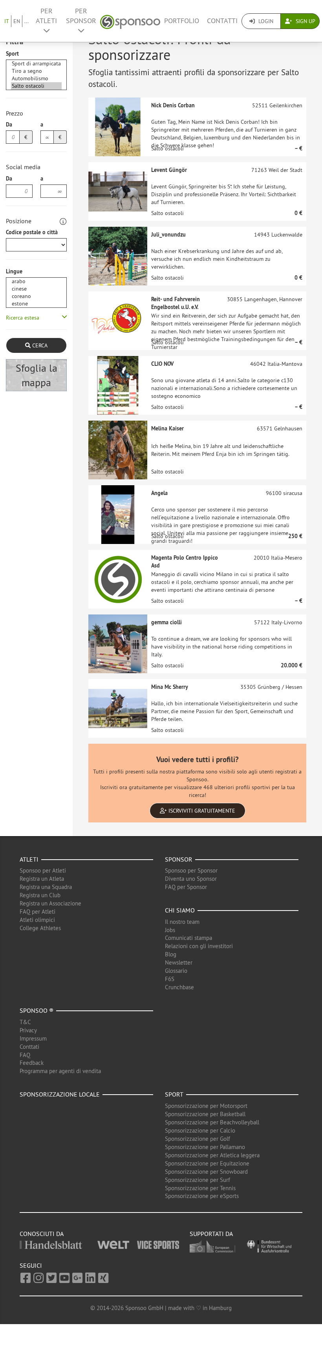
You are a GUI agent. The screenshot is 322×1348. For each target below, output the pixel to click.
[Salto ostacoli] (36, 86)
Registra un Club (40, 895)
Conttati (29, 1046)
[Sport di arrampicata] (36, 63)
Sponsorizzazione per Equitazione (207, 1163)
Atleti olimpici (37, 919)
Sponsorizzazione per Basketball (205, 1114)
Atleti (29, 859)
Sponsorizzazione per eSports (202, 1196)
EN (16, 21)
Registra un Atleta (42, 878)
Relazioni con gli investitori (199, 946)
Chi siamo (180, 910)
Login (265, 21)
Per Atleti (46, 16)
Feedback (32, 1062)
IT (6, 21)
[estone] (36, 303)
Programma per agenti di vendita (60, 1071)
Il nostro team (182, 921)
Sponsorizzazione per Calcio (200, 1130)
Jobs (170, 930)
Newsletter (178, 962)
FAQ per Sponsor (186, 887)
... (26, 21)
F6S (169, 979)
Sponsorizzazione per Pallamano (205, 1147)
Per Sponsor (81, 16)
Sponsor (178, 859)
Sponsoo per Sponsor (191, 870)
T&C (25, 1022)
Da (9, 124)
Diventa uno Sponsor (191, 878)
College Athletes (40, 928)
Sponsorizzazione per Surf (197, 1180)
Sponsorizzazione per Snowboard (206, 1171)
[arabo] (36, 281)
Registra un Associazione (50, 903)
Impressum (33, 1038)
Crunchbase (179, 987)
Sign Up (304, 21)
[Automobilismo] (36, 78)
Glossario (176, 970)
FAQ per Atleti (37, 911)
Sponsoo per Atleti (43, 870)
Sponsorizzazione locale (60, 1094)
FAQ (25, 1055)
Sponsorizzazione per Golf (197, 1138)
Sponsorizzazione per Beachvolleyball (212, 1122)
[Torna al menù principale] (130, 21)
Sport (12, 53)
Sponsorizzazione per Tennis (200, 1188)
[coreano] (36, 296)
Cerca (39, 345)
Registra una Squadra (46, 887)
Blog (170, 954)
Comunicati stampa (188, 937)
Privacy (28, 1030)
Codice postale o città (32, 232)
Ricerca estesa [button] (22, 317)
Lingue (14, 271)
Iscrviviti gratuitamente (201, 810)
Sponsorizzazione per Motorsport (206, 1105)
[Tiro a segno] (36, 71)
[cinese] (36, 289)
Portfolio (181, 20)
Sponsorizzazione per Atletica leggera (212, 1155)
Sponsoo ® (36, 1010)
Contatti (222, 20)
